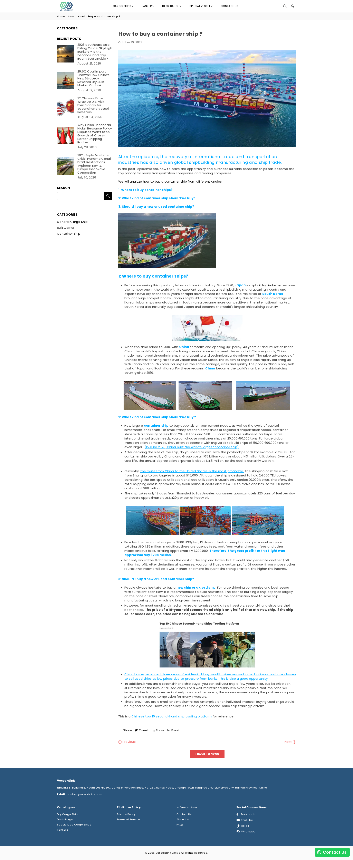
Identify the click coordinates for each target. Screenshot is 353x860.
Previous (129, 742)
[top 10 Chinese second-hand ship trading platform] (207, 645)
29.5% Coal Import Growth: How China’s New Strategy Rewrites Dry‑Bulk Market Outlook (93, 78)
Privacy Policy (126, 814)
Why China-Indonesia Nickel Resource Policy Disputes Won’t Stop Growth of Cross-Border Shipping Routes (94, 133)
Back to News (208, 754)
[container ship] (167, 267)
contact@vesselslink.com (84, 794)
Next (289, 742)
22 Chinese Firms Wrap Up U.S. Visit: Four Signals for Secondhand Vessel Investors (93, 105)
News (71, 16)
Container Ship (68, 233)
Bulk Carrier (66, 227)
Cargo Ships (122, 6)
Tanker (147, 6)
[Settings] (292, 6)
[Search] (285, 6)
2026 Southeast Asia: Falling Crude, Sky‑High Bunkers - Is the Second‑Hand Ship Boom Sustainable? (94, 51)
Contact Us (229, 6)
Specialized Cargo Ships (74, 825)
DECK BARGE (170, 6)
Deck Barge (65, 819)
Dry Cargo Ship (67, 814)
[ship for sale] (207, 328)
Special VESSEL (200, 6)
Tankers (62, 830)
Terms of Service (128, 819)
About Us (182, 819)
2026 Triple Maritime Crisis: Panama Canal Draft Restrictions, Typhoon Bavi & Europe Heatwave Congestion (94, 163)
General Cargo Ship (72, 222)
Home (61, 16)
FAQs (179, 825)
